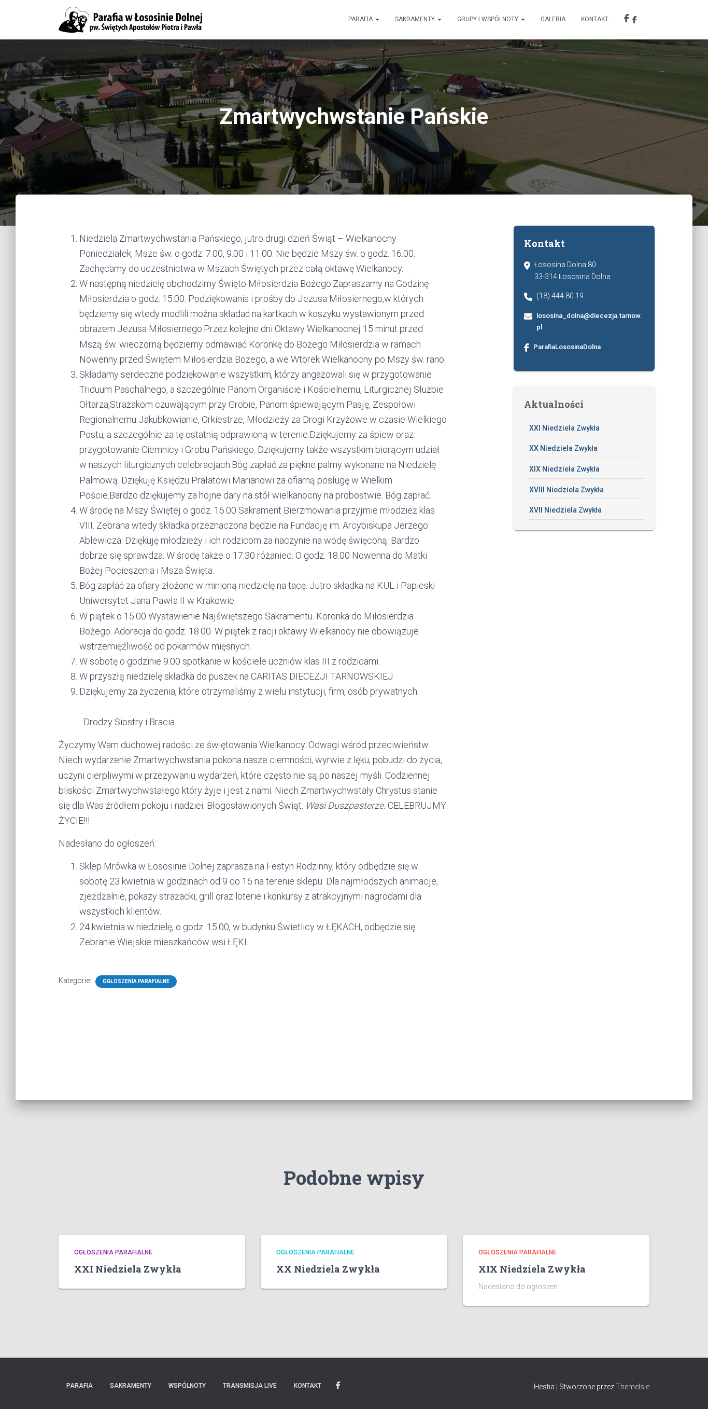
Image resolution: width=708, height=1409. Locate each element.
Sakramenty (415, 19)
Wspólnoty (187, 1385)
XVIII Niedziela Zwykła (566, 490)
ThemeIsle (632, 1387)
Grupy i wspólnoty (488, 19)
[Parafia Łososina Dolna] (130, 20)
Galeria (553, 19)
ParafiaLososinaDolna (567, 347)
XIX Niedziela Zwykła (564, 469)
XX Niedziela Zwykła (563, 448)
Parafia (361, 19)
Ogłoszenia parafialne (136, 981)
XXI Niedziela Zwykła (564, 428)
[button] (376, 19)
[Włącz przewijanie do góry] (687, 1388)
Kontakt (594, 19)
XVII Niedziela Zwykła (565, 510)
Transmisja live (250, 1385)
